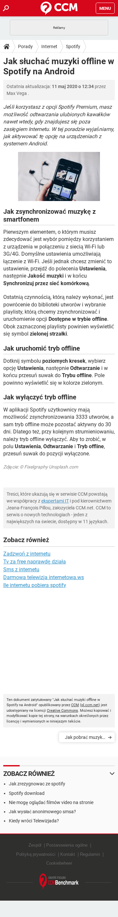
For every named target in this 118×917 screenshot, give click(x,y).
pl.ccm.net (90, 705)
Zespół (35, 845)
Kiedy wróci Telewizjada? (34, 820)
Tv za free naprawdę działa (34, 562)
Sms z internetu (21, 569)
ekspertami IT (55, 501)
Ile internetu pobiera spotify (34, 585)
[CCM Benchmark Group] (59, 881)
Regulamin (90, 854)
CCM (75, 705)
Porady (25, 46)
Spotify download (27, 793)
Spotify (73, 46)
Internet (49, 46)
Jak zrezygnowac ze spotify (37, 783)
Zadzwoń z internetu (26, 554)
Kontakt (67, 854)
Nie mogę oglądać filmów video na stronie (51, 802)
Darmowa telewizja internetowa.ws (43, 577)
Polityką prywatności (35, 854)
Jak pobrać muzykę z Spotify (85, 738)
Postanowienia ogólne (67, 845)
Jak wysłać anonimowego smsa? (42, 811)
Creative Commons (62, 710)
